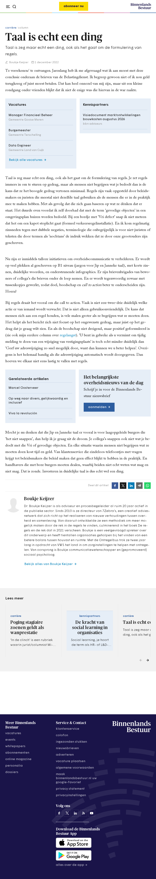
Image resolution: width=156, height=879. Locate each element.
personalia (14, 765)
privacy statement (70, 788)
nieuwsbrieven (67, 748)
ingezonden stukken (71, 741)
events (10, 739)
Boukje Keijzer (18, 62)
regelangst (68, 335)
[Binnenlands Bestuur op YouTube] (91, 813)
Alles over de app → (71, 865)
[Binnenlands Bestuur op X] (67, 813)
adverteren (65, 754)
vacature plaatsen (70, 761)
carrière (10, 27)
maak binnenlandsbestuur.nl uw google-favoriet (76, 778)
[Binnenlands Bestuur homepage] (141, 8)
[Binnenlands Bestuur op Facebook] (59, 813)
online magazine (18, 759)
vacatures (13, 733)
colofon (62, 735)
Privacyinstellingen (71, 795)
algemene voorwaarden (75, 767)
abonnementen (17, 752)
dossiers (11, 772)
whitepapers (15, 746)
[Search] (146, 13)
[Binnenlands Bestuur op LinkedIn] (75, 813)
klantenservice (67, 729)
